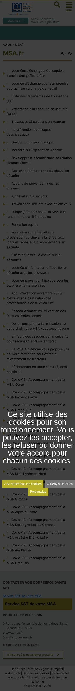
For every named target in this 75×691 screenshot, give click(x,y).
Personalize (38, 491)
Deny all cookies (61, 484)
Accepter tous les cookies (24, 484)
